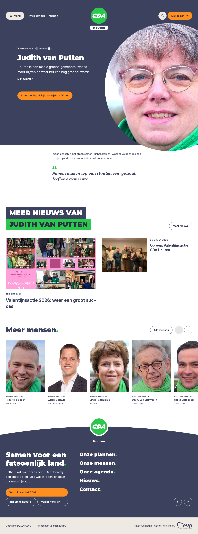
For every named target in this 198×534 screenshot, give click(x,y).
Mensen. (54, 15)
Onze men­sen (98, 463)
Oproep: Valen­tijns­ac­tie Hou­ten (169, 247)
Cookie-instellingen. (164, 525)
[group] (25, 372)
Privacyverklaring (143, 525)
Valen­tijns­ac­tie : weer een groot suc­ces (51, 303)
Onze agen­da (97, 472)
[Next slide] (188, 330)
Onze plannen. (37, 15)
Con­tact (90, 489)
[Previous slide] (179, 330)
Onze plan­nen (98, 454)
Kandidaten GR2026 (27, 48)
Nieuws (90, 480)
